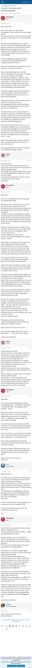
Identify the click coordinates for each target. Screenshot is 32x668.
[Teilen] (28, 24)
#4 (30, 348)
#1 (30, 23)
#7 (30, 525)
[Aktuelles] (30, 2)
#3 (30, 192)
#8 (30, 611)
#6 (30, 471)
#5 (30, 396)
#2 (30, 160)
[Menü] (2, 2)
